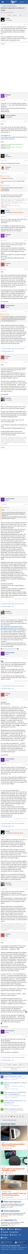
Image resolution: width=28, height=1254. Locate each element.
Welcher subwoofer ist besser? (13, 1109)
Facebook (5, 1232)
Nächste (15, 15)
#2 (26, 100)
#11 (26, 404)
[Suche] (26, 1)
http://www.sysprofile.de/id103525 (9, 649)
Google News (14, 1232)
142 (4, 1197)
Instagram (5, 1235)
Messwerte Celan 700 (6, 815)
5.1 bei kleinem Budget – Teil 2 (7, 351)
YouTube (5, 1238)
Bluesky (19, 1229)
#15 (26, 699)
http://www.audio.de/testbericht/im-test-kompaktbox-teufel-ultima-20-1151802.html (13, 627)
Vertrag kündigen (5, 1249)
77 (3, 1173)
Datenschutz (20, 1249)
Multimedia (10, 1104)
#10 (26, 362)
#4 (26, 160)
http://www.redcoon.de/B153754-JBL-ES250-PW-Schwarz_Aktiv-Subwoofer (14, 137)
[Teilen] (24, 24)
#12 (26, 504)
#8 (26, 269)
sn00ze (5, 1104)
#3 (26, 121)
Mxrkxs (5, 1095)
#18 (26, 889)
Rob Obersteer (7, 1086)
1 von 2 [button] (9, 15)
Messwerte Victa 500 (6, 816)
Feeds (4, 1229)
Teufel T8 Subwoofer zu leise (13, 1076)
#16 (26, 764)
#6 (26, 216)
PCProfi (4, 12)
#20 (26, 1036)
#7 (26, 240)
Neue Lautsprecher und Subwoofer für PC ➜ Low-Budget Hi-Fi (15, 1093)
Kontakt (8, 1247)
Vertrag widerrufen (22, 1247)
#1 (26, 24)
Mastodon (14, 1235)
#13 (26, 617)
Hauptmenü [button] (3, 2)
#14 (26, 658)
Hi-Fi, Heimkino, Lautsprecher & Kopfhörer (17, 1078)
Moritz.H (6, 1078)
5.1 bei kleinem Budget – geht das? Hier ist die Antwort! (12, 348)
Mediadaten (14, 1247)
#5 (26, 173)
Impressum (3, 1247)
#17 (26, 837)
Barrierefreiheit (13, 1249)
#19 (26, 940)
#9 (26, 311)
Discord (11, 1229)
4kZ (5, 1110)
